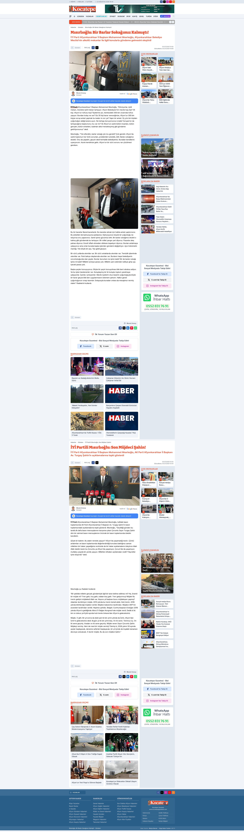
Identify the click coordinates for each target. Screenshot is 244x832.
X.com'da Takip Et (158, 280)
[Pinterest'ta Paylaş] (131, 327)
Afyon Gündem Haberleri (78, 811)
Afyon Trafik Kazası (124, 809)
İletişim (89, 1)
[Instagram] (167, 1)
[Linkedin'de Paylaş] (127, 327)
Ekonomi (121, 16)
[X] (164, 1)
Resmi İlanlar (73, 806)
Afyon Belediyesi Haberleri (126, 806)
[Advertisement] (60, 47)
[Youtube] (170, 1)
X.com (106, 346)
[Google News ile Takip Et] (132, 94)
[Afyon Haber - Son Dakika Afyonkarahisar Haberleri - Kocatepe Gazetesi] (158, 803)
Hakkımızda (146, 813)
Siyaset (113, 16)
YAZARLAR (76, 792)
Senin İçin (167, 16)
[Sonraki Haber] (173, 22)
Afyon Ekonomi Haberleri (78, 817)
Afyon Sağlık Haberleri (101, 806)
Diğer (155, 16)
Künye (73, 1)
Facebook (87, 346)
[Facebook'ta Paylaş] (93, 47)
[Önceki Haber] (170, 22)
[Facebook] (161, 1)
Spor (128, 16)
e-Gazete (72, 809)
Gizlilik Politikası (163, 813)
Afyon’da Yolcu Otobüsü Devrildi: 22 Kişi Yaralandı (104, 22)
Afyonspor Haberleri (76, 819)
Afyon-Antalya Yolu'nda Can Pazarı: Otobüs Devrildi (152, 22)
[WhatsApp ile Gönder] (135, 327)
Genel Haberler (98, 803)
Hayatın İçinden (98, 814)
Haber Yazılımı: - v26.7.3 (157, 828)
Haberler (73, 27)
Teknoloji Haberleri (100, 822)
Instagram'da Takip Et (159, 286)
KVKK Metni (162, 818)
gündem (77, 47)
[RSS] (173, 1)
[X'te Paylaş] (96, 47)
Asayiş (134, 16)
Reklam (81, 1)
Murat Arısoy (81, 94)
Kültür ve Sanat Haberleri (102, 811)
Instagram (125, 346)
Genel (141, 16)
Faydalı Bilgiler (98, 817)
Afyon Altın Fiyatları (124, 819)
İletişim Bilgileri (163, 821)
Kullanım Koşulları (148, 821)
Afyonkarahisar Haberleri (126, 817)
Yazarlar (89, 16)
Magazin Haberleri (99, 819)
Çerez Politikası (163, 815)
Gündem (80, 16)
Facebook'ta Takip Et (158, 274)
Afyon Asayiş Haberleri (77, 822)
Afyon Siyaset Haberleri (77, 814)
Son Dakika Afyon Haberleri (127, 803)
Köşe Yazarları (74, 803)
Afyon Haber (121, 814)
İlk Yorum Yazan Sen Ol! (106, 334)
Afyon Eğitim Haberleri (101, 809)
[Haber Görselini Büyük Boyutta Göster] (104, 71)
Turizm (149, 16)
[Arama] (173, 16)
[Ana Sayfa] (74, 16)
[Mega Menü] (70, 16)
